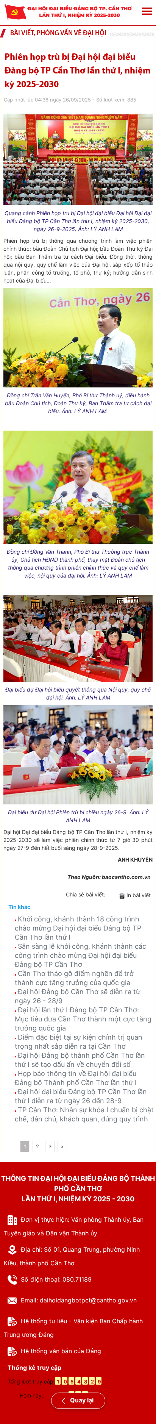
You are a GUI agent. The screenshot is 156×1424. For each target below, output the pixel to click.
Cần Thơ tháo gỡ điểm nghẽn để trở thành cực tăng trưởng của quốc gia (74, 978)
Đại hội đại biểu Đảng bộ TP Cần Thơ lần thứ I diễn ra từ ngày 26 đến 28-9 (81, 1096)
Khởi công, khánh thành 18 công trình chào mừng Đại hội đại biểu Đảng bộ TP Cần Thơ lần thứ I (78, 928)
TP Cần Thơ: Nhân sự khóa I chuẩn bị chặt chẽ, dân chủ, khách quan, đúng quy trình (84, 1114)
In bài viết (138, 895)
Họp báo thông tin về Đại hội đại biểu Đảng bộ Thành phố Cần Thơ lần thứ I (76, 1078)
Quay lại (81, 1400)
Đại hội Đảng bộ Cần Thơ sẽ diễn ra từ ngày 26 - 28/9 (77, 996)
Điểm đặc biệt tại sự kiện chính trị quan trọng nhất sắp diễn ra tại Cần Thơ (78, 1041)
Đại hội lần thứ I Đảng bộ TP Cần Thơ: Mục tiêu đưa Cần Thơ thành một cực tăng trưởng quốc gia (83, 1019)
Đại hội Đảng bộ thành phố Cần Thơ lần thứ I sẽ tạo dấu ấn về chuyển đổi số (80, 1059)
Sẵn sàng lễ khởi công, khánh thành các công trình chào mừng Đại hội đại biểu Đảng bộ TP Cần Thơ (80, 955)
